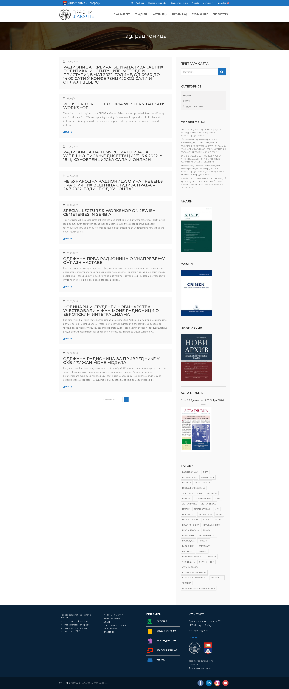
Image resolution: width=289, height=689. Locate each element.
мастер (186, 509)
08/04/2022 (72, 98)
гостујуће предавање (193, 488)
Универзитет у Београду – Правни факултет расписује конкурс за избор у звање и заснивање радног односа (201, 132)
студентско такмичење (194, 577)
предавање (188, 535)
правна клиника (212, 525)
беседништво (189, 477)
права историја (190, 525)
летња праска (189, 503)
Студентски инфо (179, 3)
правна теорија (190, 530)
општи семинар (190, 519)
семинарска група (191, 556)
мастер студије (202, 509)
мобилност (188, 514)
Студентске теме (193, 106)
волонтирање (203, 482)
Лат (224, 3)
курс (218, 498)
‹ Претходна (109, 399)
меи (217, 509)
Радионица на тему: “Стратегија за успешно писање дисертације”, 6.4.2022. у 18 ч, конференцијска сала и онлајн (112, 156)
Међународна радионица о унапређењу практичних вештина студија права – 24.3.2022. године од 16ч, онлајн (113, 185)
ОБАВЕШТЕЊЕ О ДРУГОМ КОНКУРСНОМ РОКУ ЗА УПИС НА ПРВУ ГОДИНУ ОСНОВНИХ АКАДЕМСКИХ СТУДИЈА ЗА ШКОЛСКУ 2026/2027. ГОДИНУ (203, 149)
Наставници (159, 14)
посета (217, 519)
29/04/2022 (72, 61)
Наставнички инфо (157, 3)
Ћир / (219, 3)
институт (212, 493)
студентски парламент (194, 572)
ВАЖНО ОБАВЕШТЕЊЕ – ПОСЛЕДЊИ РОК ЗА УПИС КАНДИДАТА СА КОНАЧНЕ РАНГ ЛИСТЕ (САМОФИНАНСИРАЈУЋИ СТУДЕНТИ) (201, 158)
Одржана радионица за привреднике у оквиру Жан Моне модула (111, 360)
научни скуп (205, 514)
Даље (66, 131)
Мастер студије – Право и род (75, 621)
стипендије (188, 561)
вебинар (186, 482)
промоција (188, 540)
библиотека (207, 477)
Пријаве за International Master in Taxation (76, 616)
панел (206, 519)
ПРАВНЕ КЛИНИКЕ (112, 618)
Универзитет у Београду (84, 3)
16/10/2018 (72, 353)
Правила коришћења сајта (201, 660)
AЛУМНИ (107, 622)
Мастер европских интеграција (76, 624)
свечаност (187, 551)
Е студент (208, 3)
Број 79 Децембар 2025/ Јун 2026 (202, 400)
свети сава (204, 546)
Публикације (200, 14)
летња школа (208, 503)
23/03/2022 (72, 146)
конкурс (186, 498)
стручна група (206, 561)
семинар (202, 551)
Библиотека (220, 14)
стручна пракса (190, 567)
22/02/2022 (72, 205)
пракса (206, 530)
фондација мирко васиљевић (198, 588)
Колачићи (193, 664)
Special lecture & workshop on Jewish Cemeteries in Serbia (109, 212)
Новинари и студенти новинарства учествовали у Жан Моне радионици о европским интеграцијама (111, 310)
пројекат (203, 540)
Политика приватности (200, 668)
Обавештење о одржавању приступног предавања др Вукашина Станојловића (199, 141)
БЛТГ (205, 472)
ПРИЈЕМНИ (109, 632)
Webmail (140, 3)
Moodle (195, 3)
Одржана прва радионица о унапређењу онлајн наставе (114, 260)
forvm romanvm (190, 472)
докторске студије (192, 493)
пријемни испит (207, 535)
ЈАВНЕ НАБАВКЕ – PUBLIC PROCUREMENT (115, 627)
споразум (211, 556)
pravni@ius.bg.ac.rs (198, 630)
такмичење (217, 577)
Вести (186, 101)
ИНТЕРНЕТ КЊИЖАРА (113, 614)
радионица (188, 546)
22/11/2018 (72, 301)
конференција (203, 498)
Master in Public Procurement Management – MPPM (74, 629)
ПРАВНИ (84, 14)
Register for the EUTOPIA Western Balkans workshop (114, 106)
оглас (219, 514)
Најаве (187, 95)
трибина (186, 583)
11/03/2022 (72, 175)
